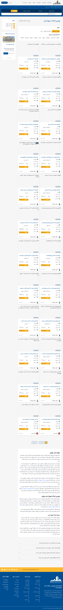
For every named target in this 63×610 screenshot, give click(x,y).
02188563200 (5, 582)
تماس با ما (25, 2)
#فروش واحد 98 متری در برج (54, 124)
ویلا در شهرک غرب (37, 596)
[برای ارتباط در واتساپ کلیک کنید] (9, 569)
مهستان (35, 37)
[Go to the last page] (33, 442)
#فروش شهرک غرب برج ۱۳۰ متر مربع (52, 190)
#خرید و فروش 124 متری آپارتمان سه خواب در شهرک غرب (51, 354)
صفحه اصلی (59, 6)
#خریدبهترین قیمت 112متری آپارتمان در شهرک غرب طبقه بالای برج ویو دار (50, 321)
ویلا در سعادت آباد (37, 584)
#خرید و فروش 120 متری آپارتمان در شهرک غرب (28, 255)
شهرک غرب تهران (53, 6)
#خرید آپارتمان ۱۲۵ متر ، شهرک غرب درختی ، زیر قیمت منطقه (28, 354)
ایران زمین (53, 37)
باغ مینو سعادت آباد (10, 44)
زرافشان (47, 37)
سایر (41, 31)
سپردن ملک (17, 584)
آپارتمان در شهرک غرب (37, 592)
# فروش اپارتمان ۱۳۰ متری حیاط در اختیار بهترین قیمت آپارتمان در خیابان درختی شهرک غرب (29, 321)
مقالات (34, 2)
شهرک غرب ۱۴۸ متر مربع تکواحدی (53, 255)
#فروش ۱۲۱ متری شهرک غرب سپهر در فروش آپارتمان (29, 190)
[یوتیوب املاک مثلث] (4, 569)
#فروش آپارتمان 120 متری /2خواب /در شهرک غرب (29, 288)
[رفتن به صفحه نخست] (53, 579)
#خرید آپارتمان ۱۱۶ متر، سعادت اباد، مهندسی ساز (29, 222)
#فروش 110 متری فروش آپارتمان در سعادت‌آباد (50, 59)
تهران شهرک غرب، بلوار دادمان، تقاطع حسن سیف (5, 587)
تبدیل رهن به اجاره (16, 595)
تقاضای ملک (16, 589)
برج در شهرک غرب (37, 600)
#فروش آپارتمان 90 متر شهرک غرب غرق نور (51, 91)
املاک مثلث (49, 2)
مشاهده (5, 53)
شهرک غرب (44, 2)
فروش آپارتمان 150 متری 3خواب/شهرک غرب (51, 419)
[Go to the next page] (36, 442)
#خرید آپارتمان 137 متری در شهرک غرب (30, 91)
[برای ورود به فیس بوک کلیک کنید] (14, 569)
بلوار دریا (26, 37)
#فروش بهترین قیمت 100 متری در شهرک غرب (51, 288)
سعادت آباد (39, 2)
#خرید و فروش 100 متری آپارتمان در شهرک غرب (50, 157)
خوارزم (57, 37)
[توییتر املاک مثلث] (7, 569)
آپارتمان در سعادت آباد (38, 580)
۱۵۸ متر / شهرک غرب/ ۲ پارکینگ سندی (30, 419)
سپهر (44, 37)
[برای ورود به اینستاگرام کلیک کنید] (17, 569)
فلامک (22, 37)
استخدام (17, 586)
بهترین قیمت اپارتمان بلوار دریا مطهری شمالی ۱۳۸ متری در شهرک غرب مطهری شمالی (29, 157)
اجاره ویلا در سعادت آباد (27, 584)
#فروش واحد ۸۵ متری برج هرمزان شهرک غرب (50, 222)
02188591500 (5, 580)
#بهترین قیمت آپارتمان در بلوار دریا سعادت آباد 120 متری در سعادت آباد (28, 124)
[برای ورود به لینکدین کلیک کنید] (12, 569)
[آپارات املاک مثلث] (2, 569)
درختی (40, 37)
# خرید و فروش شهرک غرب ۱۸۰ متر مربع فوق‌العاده (52, 386)
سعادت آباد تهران (47, 31)
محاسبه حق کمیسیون (17, 591)
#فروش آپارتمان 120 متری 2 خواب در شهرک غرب (29, 386)
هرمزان (31, 37)
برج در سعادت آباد (37, 588)
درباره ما (29, 2)
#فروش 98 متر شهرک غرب (32, 59)
